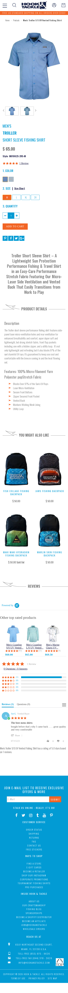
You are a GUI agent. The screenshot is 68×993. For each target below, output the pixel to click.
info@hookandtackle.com (34, 962)
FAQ (34, 841)
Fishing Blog (34, 909)
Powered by (7, 605)
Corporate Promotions (34, 879)
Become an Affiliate (34, 921)
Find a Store (34, 863)
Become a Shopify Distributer (34, 917)
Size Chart (19, 188)
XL (26, 197)
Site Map (52, 978)
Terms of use (18, 978)
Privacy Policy (37, 978)
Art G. (13, 714)
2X (35, 197)
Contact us (34, 845)
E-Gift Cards (34, 867)
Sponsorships (34, 913)
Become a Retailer (34, 871)
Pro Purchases (34, 887)
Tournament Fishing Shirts (34, 883)
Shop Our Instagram (34, 875)
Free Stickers (34, 849)
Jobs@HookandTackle (34, 924)
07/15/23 (15, 741)
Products (16, 20)
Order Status (34, 829)
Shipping (34, 833)
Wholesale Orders (34, 928)
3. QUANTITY (10, 206)
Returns (34, 837)
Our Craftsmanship (34, 905)
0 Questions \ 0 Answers (15, 669)
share (17, 735)
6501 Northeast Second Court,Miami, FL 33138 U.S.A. (34, 947)
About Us (34, 901)
